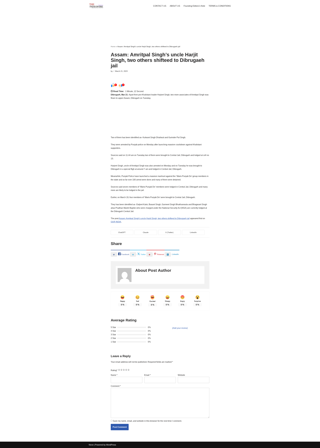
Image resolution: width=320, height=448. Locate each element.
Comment (116, 386)
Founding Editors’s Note (194, 6)
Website (181, 375)
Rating (114, 370)
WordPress (111, 445)
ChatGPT (122, 232)
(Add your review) (180, 328)
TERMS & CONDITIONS (220, 6)
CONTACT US (159, 6)
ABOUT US (175, 6)
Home (113, 47)
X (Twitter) (169, 232)
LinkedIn (193, 232)
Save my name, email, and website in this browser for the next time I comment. (147, 421)
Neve (91, 445)
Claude (145, 232)
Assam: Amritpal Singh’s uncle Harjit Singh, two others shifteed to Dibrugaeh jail (154, 218)
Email (147, 375)
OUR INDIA (116, 222)
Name (114, 375)
